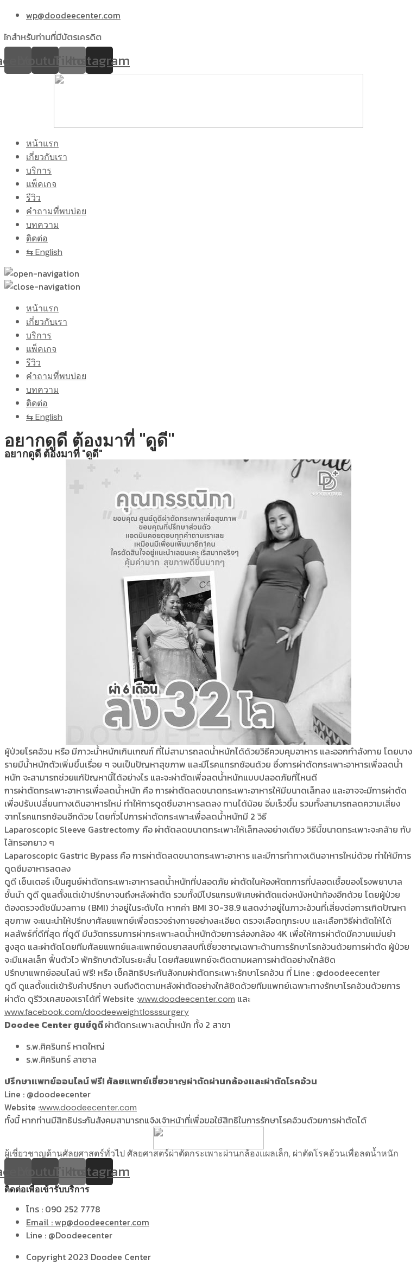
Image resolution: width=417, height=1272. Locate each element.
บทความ (42, 225)
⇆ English (44, 252)
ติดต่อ (37, 238)
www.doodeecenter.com (186, 999)
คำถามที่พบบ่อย (56, 211)
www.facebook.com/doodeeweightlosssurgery (96, 1012)
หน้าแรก (42, 143)
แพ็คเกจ (41, 184)
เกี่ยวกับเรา (46, 157)
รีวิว (33, 197)
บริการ (39, 170)
